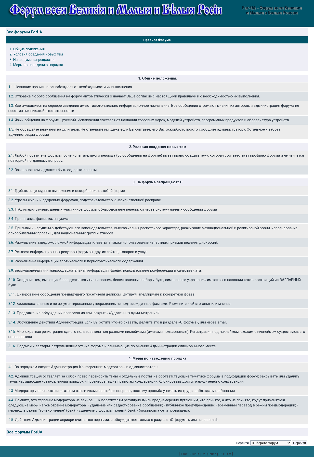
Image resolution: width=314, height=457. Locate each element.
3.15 (11, 331)
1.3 (10, 105)
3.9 (10, 270)
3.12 (11, 303)
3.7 (10, 252)
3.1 (10, 190)
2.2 (10, 170)
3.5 (10, 228)
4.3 (10, 391)
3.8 (10, 261)
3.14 (11, 322)
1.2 (10, 96)
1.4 (10, 120)
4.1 (10, 367)
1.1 (10, 87)
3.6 (10, 242)
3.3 (10, 209)
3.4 (10, 218)
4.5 (10, 419)
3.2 (10, 200)
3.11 (11, 294)
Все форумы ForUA (24, 32)
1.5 (10, 129)
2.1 (10, 155)
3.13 (11, 313)
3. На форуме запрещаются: (33, 60)
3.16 (11, 346)
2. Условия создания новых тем (36, 54)
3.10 (11, 280)
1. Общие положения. (27, 49)
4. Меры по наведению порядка (36, 65)
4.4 (10, 400)
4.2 (10, 376)
